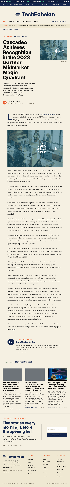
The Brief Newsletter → (59, 21)
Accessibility (62, 483)
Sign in (65, 4)
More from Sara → (22, 353)
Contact (45, 473)
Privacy (54, 483)
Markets (11, 21)
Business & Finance (12, 29)
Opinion (36, 21)
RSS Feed (60, 469)
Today (4, 21)
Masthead (45, 464)
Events (59, 473)
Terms (48, 483)
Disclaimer (60, 476)
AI (23, 21)
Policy (18, 21)
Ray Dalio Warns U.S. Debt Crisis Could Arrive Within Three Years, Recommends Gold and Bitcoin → (42, 25)
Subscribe (55, 4)
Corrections (46, 476)
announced (51, 114)
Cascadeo (43, 114)
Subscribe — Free (53, 425)
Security (28, 21)
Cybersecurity (32, 470)
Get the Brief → (57, 435)
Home (4, 29)
